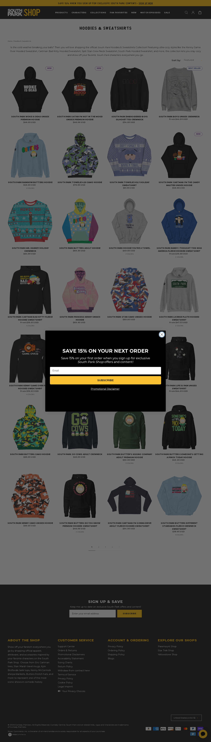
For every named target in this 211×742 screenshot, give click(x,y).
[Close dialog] (162, 334)
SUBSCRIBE (105, 380)
